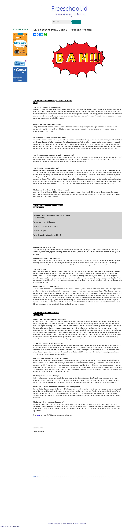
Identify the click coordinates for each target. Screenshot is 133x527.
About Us (50, 523)
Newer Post (36, 476)
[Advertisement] (66, 504)
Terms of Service (67, 523)
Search (76, 22)
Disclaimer (76, 523)
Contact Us (83, 523)
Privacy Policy (58, 523)
